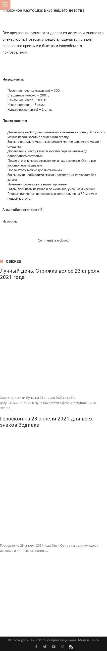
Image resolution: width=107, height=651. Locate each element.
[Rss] (71, 647)
